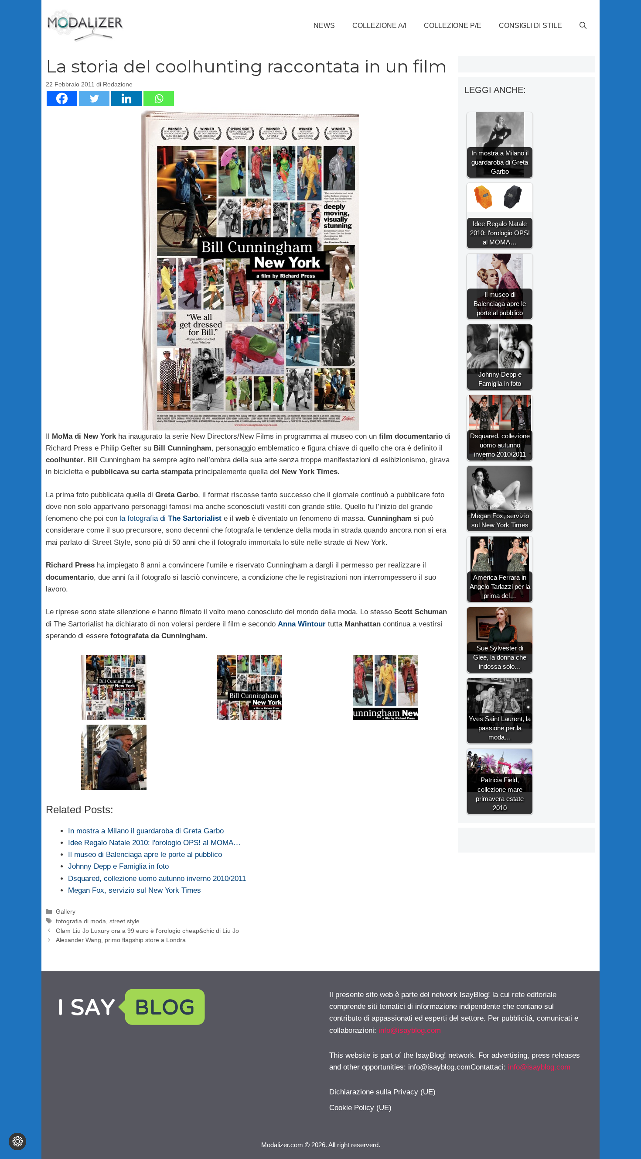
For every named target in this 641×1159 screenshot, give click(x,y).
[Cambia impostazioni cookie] (17, 1141)
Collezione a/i (379, 25)
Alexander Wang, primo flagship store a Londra (121, 939)
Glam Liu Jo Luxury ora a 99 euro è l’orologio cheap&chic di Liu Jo (147, 930)
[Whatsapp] (158, 98)
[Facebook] (62, 98)
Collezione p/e (452, 25)
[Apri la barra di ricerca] (583, 26)
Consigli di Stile (530, 25)
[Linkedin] (126, 98)
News (324, 25)
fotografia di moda (81, 921)
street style (124, 921)
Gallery (65, 911)
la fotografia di (169, 518)
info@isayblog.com (409, 1030)
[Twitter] (94, 98)
